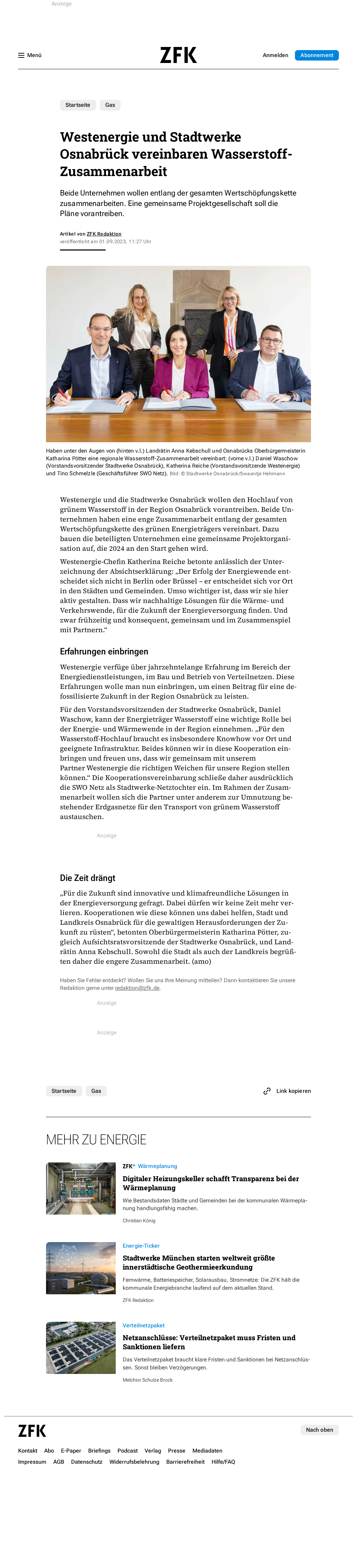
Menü (34, 55)
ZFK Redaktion (104, 234)
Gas (110, 105)
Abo (317, 55)
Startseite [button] (178, 55)
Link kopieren (293, 1091)
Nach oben (319, 1429)
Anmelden (275, 55)
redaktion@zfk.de (137, 988)
